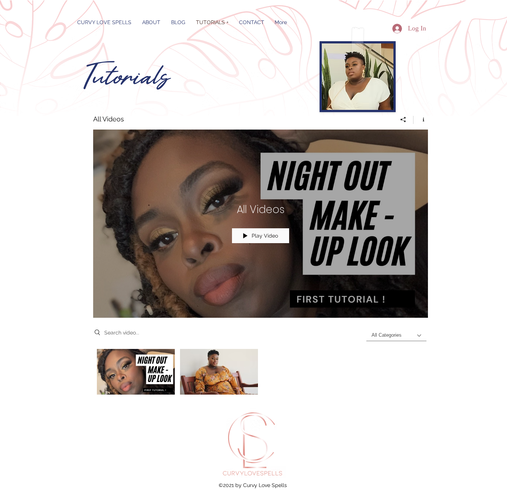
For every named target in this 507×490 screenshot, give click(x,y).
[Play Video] (136, 372)
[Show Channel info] (420, 119)
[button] (178, 22)
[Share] (403, 119)
